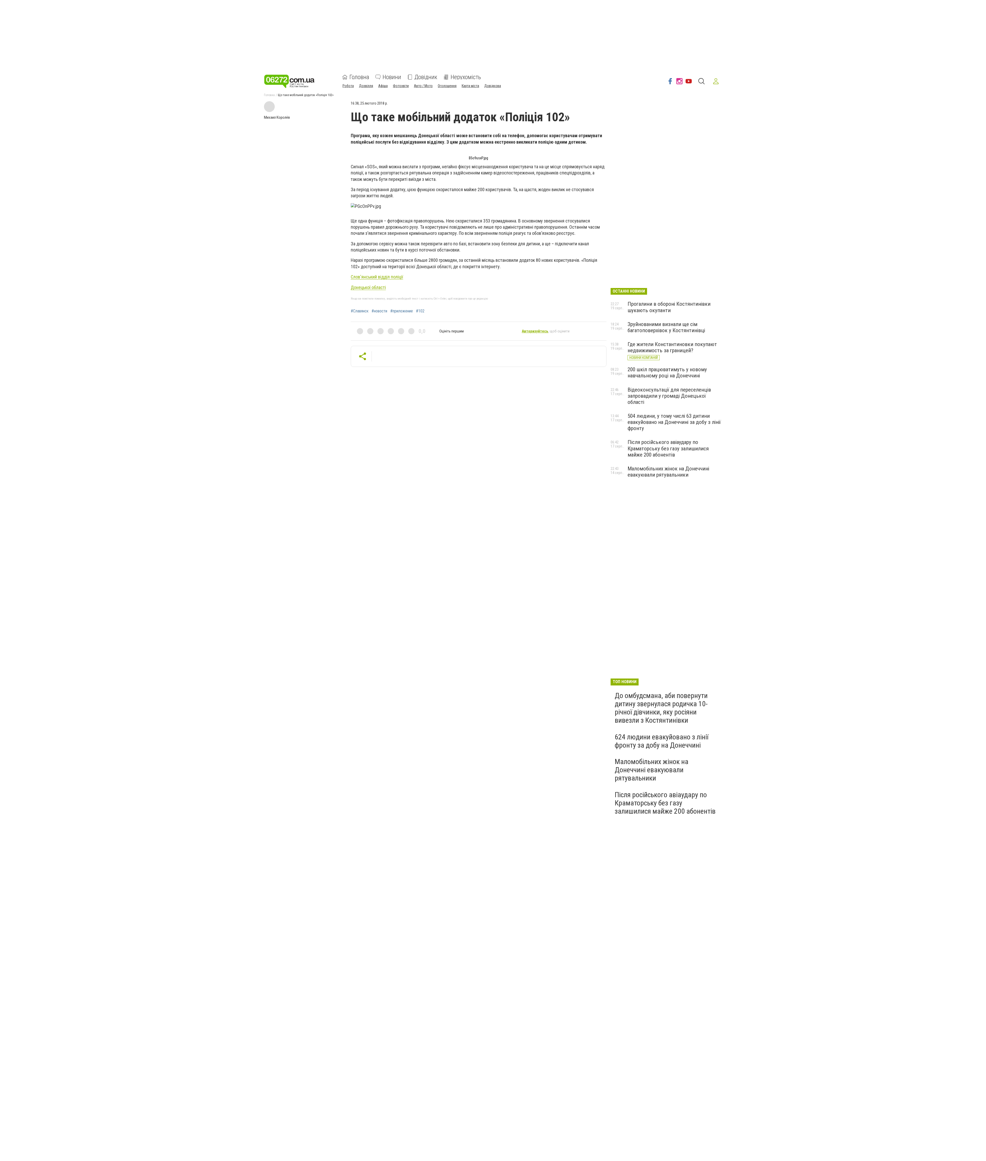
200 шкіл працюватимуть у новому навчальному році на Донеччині (667, 372)
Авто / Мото (423, 86)
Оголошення (447, 86)
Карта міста (470, 86)
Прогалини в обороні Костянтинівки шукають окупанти (669, 307)
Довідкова (492, 86)
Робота (348, 86)
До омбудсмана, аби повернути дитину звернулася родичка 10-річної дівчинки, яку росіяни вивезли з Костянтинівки (661, 708)
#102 (420, 311)
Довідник (425, 77)
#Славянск (359, 311)
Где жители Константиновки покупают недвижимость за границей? (672, 347)
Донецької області (368, 287)
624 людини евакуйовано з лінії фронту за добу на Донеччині (661, 741)
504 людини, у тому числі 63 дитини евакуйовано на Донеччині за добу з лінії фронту (674, 422)
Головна (359, 77)
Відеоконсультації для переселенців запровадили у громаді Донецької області (669, 396)
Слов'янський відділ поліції (377, 277)
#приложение (401, 311)
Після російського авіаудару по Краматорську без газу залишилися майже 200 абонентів (668, 448)
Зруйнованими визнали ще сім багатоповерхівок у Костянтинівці (666, 327)
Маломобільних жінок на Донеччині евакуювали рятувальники (668, 472)
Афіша (383, 86)
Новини (392, 77)
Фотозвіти (401, 86)
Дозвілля (366, 86)
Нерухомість (466, 77)
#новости (379, 311)
